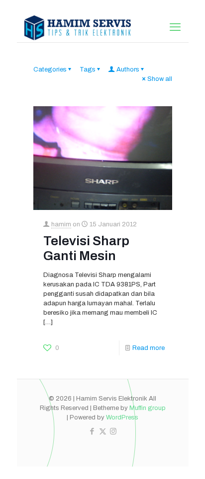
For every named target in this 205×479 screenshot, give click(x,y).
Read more (148, 347)
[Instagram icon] (113, 431)
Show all (159, 78)
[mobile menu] (175, 27)
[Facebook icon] (92, 431)
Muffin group (147, 408)
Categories (50, 69)
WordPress (122, 417)
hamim (61, 224)
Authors (127, 69)
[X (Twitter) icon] (102, 431)
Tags (88, 69)
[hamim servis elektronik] (77, 27)
